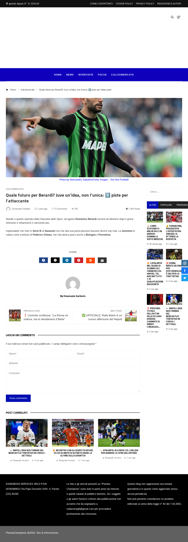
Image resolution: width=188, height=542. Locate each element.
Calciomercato (15, 189)
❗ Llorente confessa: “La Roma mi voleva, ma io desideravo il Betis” (46, 315)
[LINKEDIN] (67, 260)
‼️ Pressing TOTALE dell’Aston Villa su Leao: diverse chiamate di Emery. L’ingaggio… (154, 317)
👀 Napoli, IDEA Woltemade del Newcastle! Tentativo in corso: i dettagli (27, 453)
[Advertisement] (94, 41)
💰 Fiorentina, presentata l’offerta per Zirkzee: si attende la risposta (174, 232)
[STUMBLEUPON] (90, 260)
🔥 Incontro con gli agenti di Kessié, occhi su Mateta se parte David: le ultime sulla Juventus (73, 453)
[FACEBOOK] (43, 260)
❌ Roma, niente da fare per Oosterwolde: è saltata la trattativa (174, 269)
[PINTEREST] (78, 260)
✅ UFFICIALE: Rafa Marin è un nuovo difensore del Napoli (102, 315)
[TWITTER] (55, 260)
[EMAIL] (102, 260)
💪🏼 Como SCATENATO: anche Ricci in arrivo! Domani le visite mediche (155, 232)
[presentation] (9, 441)
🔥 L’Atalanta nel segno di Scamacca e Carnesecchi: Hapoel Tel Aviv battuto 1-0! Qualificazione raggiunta (155, 273)
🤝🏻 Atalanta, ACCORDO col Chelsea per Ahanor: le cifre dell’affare (119, 452)
